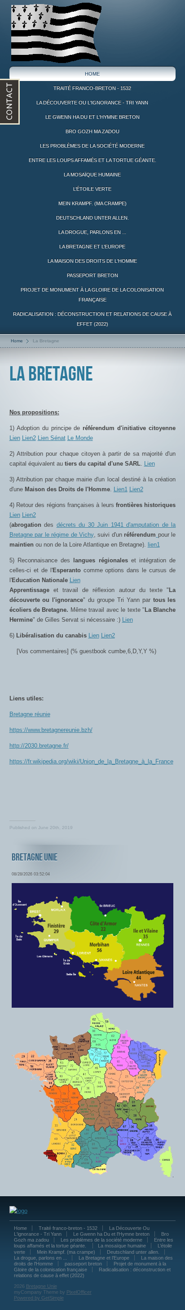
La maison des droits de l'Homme (92, 261)
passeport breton (92, 275)
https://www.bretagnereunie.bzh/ (50, 730)
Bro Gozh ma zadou (92, 131)
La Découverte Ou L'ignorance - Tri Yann (92, 102)
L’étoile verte (92, 189)
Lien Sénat (52, 438)
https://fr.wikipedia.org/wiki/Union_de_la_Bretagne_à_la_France (91, 761)
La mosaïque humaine (92, 174)
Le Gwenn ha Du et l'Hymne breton (92, 117)
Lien (14, 438)
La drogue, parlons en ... (92, 232)
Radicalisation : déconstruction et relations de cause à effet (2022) (92, 319)
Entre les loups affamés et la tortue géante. (92, 160)
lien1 (154, 544)
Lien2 (29, 438)
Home (92, 73)
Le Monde (80, 438)
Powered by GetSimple (39, 1298)
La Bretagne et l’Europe (92, 246)
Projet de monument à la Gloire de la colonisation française (92, 294)
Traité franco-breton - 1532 (92, 88)
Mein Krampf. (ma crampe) (92, 203)
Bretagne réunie (29, 714)
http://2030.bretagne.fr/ (39, 745)
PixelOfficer (79, 1292)
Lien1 (121, 489)
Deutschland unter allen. (92, 217)
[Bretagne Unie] (56, 32)
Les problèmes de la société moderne (92, 145)
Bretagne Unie (41, 1286)
